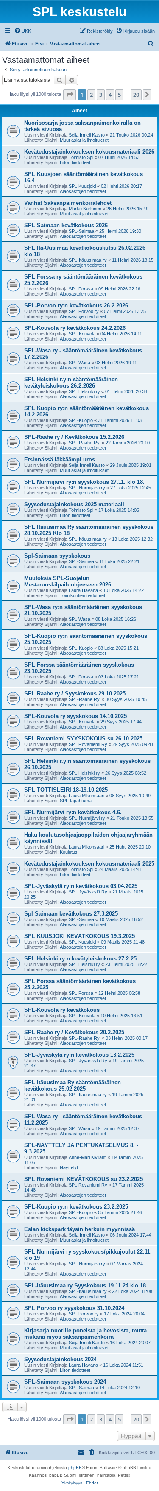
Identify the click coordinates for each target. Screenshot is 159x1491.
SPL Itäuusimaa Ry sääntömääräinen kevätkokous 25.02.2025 (72, 1085)
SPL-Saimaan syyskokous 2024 (65, 1382)
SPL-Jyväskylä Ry (88, 891)
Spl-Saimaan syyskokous (57, 556)
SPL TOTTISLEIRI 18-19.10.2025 (66, 790)
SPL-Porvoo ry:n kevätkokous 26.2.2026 (76, 305)
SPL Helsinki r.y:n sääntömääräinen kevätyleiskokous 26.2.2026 (71, 382)
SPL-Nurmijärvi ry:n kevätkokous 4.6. (73, 812)
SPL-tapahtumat (76, 800)
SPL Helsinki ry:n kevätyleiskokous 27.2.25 (80, 958)
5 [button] (119, 94)
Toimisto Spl (81, 157)
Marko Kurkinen (85, 208)
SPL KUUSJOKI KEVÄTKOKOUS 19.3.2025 (79, 936)
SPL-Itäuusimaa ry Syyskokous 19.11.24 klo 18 (85, 1285)
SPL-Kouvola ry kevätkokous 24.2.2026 (75, 328)
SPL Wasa (79, 362)
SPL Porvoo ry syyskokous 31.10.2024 (74, 1308)
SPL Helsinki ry (84, 391)
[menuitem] (22, 31)
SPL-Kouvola (82, 333)
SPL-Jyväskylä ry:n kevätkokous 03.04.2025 (80, 886)
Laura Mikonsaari (86, 795)
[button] (69, 94)
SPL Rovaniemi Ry (88, 744)
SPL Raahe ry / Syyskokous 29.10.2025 (75, 693)
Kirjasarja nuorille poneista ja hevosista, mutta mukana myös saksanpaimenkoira (85, 1333)
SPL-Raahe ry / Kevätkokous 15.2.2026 (74, 437)
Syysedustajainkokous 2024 (60, 1359)
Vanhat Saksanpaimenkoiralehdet (68, 203)
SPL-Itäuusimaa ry (88, 259)
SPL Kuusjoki (82, 186)
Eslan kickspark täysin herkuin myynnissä (79, 1229)
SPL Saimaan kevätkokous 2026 (66, 225)
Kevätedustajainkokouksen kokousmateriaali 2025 (89, 863)
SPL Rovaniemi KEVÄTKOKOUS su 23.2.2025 (83, 1179)
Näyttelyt (69, 1167)
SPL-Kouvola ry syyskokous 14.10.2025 (75, 716)
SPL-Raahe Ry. (84, 442)
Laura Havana (83, 590)
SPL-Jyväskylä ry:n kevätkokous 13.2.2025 (79, 1055)
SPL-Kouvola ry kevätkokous (62, 1010)
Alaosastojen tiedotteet (83, 191)
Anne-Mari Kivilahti (87, 1157)
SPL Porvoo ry (84, 311)
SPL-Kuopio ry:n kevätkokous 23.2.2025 (76, 1206)
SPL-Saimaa (81, 231)
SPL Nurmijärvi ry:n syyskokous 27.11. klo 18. (84, 482)
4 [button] (110, 94)
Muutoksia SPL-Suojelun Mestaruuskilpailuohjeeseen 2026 (67, 581)
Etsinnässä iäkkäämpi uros (59, 459)
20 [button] (136, 94)
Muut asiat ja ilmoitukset (84, 139)
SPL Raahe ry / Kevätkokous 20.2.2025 (74, 1032)
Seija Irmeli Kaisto (87, 134)
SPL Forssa (81, 288)
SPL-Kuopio (81, 420)
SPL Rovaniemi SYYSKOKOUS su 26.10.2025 (83, 738)
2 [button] (91, 94)
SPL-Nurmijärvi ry (87, 487)
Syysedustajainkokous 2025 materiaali (74, 504)
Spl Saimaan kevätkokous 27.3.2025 (71, 913)
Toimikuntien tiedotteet (82, 595)
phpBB (75, 1467)
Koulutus (69, 851)
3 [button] (100, 94)
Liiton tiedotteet (75, 162)
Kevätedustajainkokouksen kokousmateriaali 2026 (89, 151)
